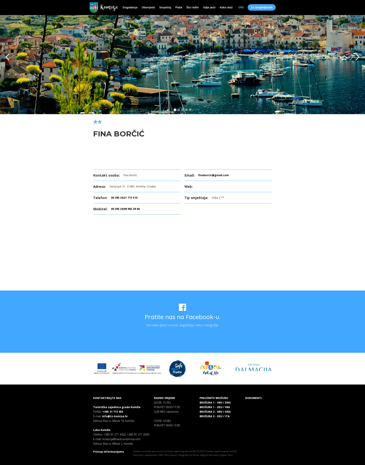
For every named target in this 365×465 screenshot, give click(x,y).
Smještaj (165, 7)
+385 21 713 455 (112, 411)
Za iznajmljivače (262, 7)
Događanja (130, 7)
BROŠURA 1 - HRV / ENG (215, 402)
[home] (103, 7)
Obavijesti (148, 7)
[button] (7, 57)
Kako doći (226, 7)
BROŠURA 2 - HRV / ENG (215, 411)
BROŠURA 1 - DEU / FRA (215, 407)
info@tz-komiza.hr (115, 416)
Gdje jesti (209, 7)
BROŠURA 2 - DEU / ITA (215, 416)
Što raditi (192, 7)
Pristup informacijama (108, 451)
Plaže (178, 7)
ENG (241, 7)
